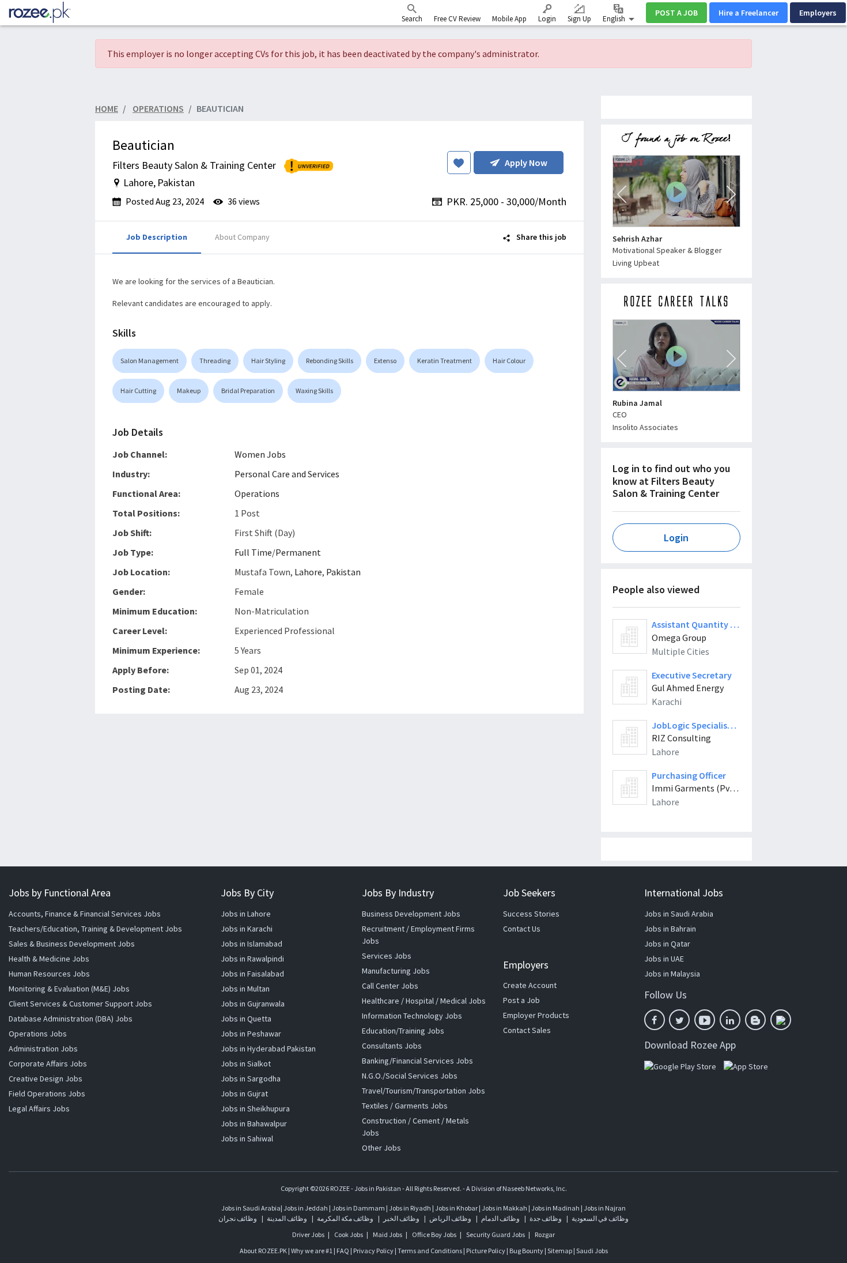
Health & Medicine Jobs (49, 958)
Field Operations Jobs (47, 1093)
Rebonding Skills (329, 360)
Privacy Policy (373, 1250)
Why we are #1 (311, 1250)
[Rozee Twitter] (679, 1019)
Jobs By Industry (398, 892)
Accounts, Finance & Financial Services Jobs (85, 913)
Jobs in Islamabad (251, 943)
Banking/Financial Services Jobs (417, 1060)
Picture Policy (485, 1250)
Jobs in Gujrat (244, 1093)
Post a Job (521, 1000)
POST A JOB (676, 12)
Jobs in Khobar (456, 1208)
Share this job (540, 237)
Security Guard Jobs (495, 1234)
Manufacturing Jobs (396, 971)
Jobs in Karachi (247, 928)
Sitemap (559, 1250)
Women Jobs (260, 454)
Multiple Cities (680, 651)
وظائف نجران (237, 1218)
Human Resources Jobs (49, 973)
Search (412, 19)
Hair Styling (268, 360)
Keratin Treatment (444, 360)
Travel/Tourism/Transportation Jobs (423, 1090)
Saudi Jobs (592, 1250)
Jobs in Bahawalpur (254, 1123)
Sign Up (579, 19)
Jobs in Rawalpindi (252, 958)
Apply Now (526, 162)
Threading (214, 360)
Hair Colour (509, 360)
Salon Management (149, 360)
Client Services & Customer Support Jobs (80, 1003)
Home (106, 108)
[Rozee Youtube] (704, 1019)
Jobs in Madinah (555, 1208)
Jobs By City (247, 892)
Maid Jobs (387, 1234)
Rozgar (545, 1234)
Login (547, 19)
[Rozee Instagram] (780, 1019)
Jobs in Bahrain (670, 928)
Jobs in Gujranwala (253, 1003)
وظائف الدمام (500, 1218)
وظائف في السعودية (600, 1218)
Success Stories (531, 913)
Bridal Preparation (248, 390)
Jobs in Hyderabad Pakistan (268, 1048)
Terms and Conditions (430, 1250)
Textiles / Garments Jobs (405, 1105)
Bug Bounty (526, 1250)
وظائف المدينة (287, 1218)
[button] (621, 194)
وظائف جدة (546, 1218)
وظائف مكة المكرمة (345, 1218)
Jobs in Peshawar (251, 1033)
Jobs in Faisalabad (252, 973)
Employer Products (536, 1015)
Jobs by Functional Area (60, 892)
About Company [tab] (242, 237)
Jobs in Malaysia (672, 973)
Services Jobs (386, 956)
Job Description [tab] (156, 237)
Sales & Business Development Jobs (72, 943)
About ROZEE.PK (263, 1250)
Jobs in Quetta (246, 1018)
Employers (818, 12)
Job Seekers (529, 892)
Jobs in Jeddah (305, 1208)
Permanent (298, 552)
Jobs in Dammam (359, 1208)
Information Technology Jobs (412, 1016)
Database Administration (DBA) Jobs (71, 1018)
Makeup (189, 390)
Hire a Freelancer (748, 12)
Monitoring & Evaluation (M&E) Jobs (69, 988)
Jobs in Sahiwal (247, 1138)
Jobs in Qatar (667, 943)
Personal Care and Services (287, 474)
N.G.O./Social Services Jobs (409, 1075)
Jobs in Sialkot (246, 1063)
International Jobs (683, 892)
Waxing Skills (314, 390)
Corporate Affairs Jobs (48, 1063)
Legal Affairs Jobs (39, 1108)
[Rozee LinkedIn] (730, 1019)
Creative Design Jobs (45, 1078)
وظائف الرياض (450, 1218)
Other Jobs (381, 1148)
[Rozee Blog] (755, 1019)
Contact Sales (527, 1030)
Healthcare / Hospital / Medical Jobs (424, 1001)
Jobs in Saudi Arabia (678, 913)
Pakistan (343, 572)
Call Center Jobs (390, 986)
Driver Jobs (308, 1234)
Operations (257, 493)
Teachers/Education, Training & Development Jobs (95, 928)
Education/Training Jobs (403, 1031)
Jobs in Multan (245, 988)
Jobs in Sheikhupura (255, 1108)
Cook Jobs (348, 1234)
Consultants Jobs (392, 1045)
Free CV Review (457, 19)
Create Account (530, 985)
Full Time (253, 552)
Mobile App (509, 19)
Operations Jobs (38, 1033)
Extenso (385, 360)
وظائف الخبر (401, 1218)
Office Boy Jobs (434, 1234)
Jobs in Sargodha (251, 1078)
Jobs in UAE (664, 958)
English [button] (615, 19)
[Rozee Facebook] (654, 1019)
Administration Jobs (43, 1048)
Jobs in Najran (605, 1208)
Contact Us (521, 928)
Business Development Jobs (411, 913)
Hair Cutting (138, 390)
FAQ (342, 1250)
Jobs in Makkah (504, 1208)
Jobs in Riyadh (410, 1208)
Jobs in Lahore (246, 913)
